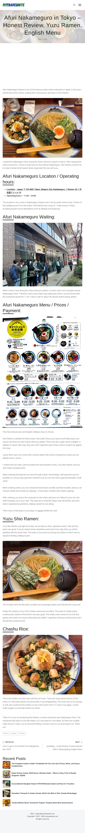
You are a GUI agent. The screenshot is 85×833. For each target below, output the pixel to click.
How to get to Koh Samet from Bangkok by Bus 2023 (21, 745)
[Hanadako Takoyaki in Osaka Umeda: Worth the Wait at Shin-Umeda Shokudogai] (6, 793)
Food (6, 733)
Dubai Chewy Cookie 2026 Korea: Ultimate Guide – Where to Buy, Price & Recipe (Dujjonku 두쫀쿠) (44, 774)
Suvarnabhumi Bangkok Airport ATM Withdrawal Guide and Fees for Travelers (43, 784)
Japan (13, 733)
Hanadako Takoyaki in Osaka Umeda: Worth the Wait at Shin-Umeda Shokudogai (44, 793)
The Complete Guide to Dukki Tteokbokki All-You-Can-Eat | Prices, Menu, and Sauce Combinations (46, 765)
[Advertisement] (42, 67)
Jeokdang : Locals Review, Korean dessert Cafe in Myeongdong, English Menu (64, 745)
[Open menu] (79, 5)
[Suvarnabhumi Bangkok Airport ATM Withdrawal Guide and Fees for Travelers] (6, 784)
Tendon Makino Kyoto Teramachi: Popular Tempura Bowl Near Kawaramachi (42, 803)
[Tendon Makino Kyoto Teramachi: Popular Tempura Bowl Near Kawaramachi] (6, 803)
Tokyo (42, 12)
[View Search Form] (74, 5)
